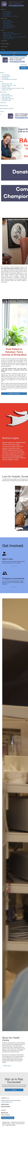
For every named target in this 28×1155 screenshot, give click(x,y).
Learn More (6, 464)
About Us (3, 9)
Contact (3, 49)
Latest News (4, 40)
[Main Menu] (0, 114)
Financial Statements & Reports (10, 16)
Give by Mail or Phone (8, 25)
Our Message (6, 14)
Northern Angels (7, 20)
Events (2, 30)
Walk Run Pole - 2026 (8, 32)
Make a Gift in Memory (8, 22)
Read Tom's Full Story (14, 393)
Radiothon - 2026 (7, 35)
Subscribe (14, 1090)
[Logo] (14, 4)
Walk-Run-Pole (4, 1112)
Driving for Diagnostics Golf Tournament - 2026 (14, 37)
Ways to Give (4, 18)
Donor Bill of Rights (5, 1106)
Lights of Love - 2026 (7, 89)
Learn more (14, 566)
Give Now (14, 52)
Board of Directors (7, 13)
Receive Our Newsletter (7, 1118)
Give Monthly (24, 64)
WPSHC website (7, 1065)
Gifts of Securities (7, 23)
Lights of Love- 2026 (8, 38)
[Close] (27, 114)
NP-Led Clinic (4, 46)
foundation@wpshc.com (6, 1102)
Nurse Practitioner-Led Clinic (9, 26)
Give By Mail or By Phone (8, 98)
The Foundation (7, 11)
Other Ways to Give (7, 28)
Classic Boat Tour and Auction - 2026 (12, 34)
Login (14, 55)
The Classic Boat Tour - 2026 (9, 85)
